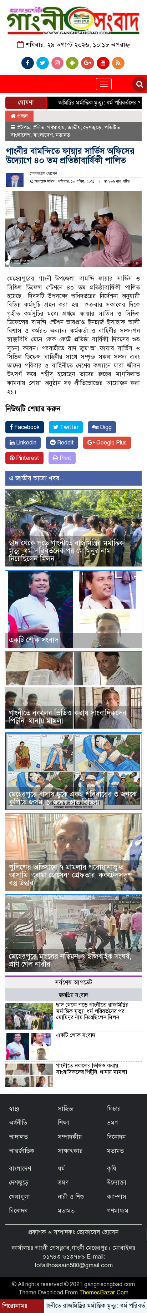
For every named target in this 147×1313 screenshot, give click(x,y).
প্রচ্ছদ (22, 116)
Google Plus (111, 442)
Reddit (65, 442)
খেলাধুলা (19, 1197)
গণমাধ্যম (56, 127)
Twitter (68, 427)
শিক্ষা (63, 1123)
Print (64, 458)
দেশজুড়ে (92, 127)
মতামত (63, 135)
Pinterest (27, 458)
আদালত (18, 1137)
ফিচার (114, 1109)
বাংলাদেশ (43, 135)
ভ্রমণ (112, 1123)
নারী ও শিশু (71, 1197)
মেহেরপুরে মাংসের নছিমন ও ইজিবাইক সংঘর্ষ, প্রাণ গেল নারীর (70, 960)
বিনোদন (116, 1137)
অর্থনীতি (18, 1123)
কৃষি (111, 1168)
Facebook (26, 427)
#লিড (38, 127)
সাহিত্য (66, 1109)
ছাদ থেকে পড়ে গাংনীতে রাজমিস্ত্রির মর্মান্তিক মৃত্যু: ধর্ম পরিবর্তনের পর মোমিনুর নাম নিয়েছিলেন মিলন (66, 551)
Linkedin (25, 442)
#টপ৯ (23, 127)
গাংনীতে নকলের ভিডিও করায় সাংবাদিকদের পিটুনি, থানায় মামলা (67, 717)
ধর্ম (61, 1168)
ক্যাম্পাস (116, 1197)
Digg (105, 427)
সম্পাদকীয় (70, 1137)
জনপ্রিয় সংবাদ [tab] (73, 995)
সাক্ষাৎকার (70, 1151)
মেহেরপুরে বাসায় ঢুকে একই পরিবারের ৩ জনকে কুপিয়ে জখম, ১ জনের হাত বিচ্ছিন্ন (73, 798)
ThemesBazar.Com (103, 1292)
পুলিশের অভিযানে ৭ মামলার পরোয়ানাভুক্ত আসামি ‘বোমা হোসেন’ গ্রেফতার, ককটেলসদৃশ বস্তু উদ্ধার (70, 875)
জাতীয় (74, 127)
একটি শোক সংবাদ (34, 640)
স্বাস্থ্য (14, 1109)
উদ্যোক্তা (116, 1182)
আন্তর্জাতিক (21, 1151)
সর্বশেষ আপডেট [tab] (73, 982)
